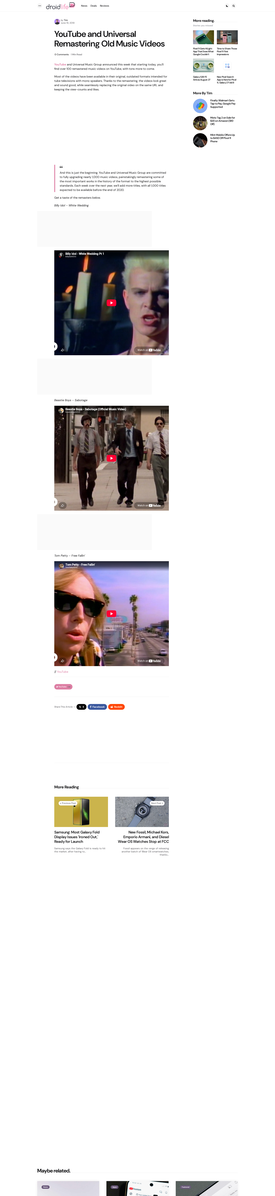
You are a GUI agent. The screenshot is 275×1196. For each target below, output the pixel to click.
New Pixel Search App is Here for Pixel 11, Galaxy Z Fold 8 (226, 79)
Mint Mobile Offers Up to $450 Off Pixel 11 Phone (222, 138)
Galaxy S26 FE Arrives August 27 (201, 78)
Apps (114, 1187)
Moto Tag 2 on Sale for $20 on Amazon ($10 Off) (222, 121)
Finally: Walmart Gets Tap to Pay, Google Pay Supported (222, 104)
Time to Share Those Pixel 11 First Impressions (227, 51)
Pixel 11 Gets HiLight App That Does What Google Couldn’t (203, 51)
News (45, 1187)
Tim (66, 20)
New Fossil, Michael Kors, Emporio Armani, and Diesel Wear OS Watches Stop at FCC (143, 837)
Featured (185, 1187)
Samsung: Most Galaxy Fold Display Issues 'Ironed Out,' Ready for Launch (77, 837)
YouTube (62, 672)
